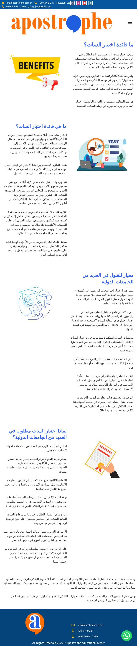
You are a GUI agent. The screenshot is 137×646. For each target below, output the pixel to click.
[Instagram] (78, 3)
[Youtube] (84, 3)
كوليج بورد (48, 156)
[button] (130, 25)
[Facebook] (72, 3)
